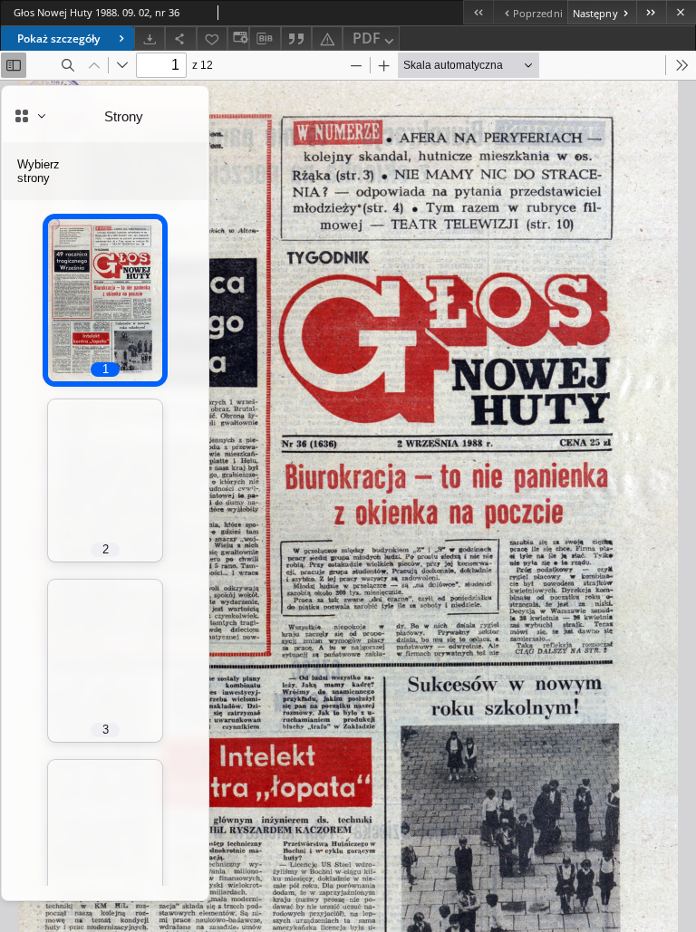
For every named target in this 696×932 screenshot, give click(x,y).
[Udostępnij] (180, 38)
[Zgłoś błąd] (327, 38)
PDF (367, 38)
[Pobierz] (149, 38)
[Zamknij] (681, 12)
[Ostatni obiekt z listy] (651, 12)
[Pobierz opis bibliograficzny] (264, 39)
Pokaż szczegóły (58, 38)
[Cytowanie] (296, 38)
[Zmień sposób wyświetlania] (238, 38)
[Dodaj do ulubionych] (212, 38)
